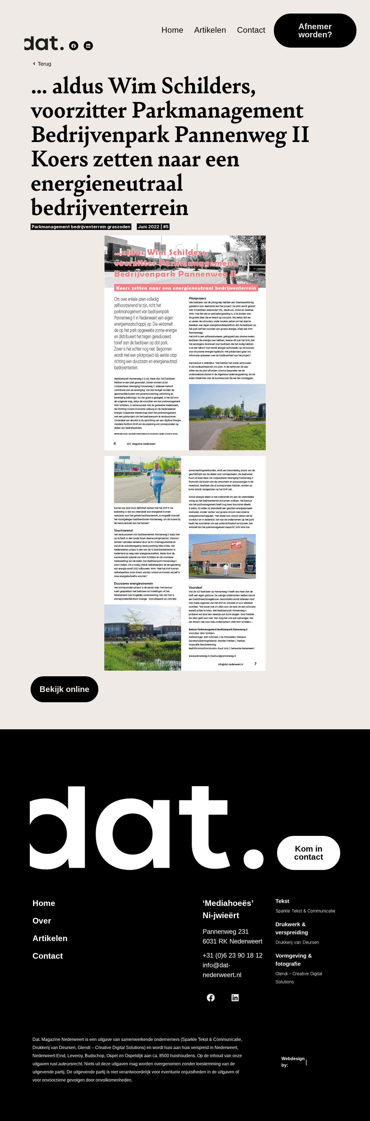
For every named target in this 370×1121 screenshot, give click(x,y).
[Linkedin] (88, 45)
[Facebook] (73, 45)
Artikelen (50, 938)
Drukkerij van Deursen (297, 942)
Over (42, 920)
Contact (48, 955)
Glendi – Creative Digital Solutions (298, 977)
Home (44, 903)
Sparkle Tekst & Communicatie (305, 911)
